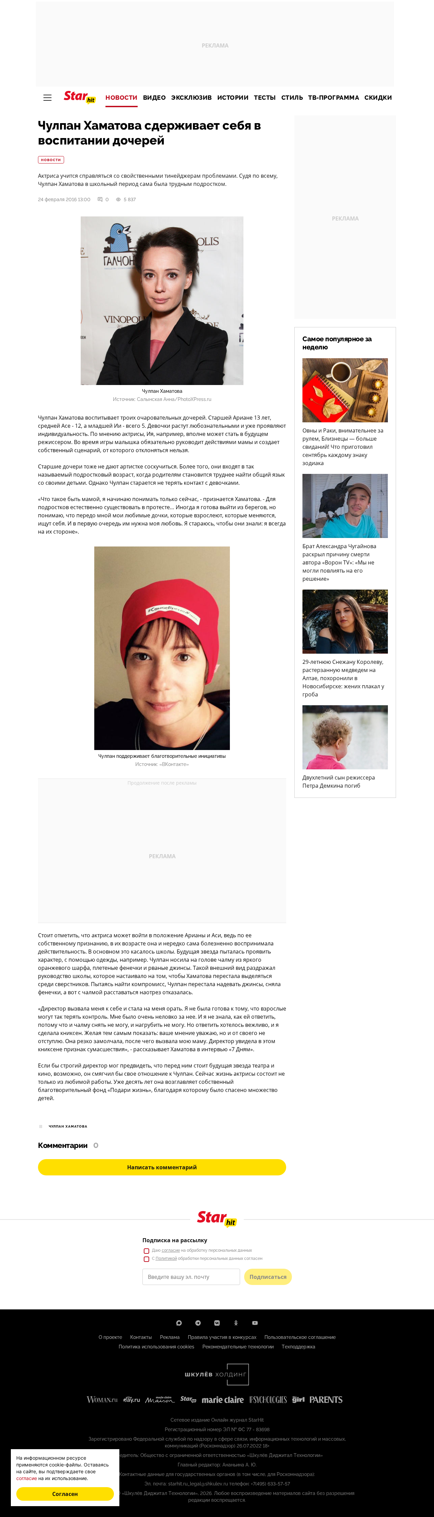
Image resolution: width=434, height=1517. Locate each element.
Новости (121, 97)
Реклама (170, 1337)
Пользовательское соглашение (300, 1337)
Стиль (292, 97)
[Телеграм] (198, 1323)
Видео (154, 97)
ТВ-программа (333, 97)
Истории (233, 97)
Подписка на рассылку (174, 1240)
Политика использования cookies (156, 1346)
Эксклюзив (191, 97)
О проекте (110, 1337)
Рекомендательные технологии (238, 1346)
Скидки (378, 97)
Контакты (141, 1337)
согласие (171, 1250)
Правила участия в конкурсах (222, 1337)
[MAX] (179, 1323)
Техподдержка (298, 1346)
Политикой (166, 1258)
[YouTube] (255, 1323)
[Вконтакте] (217, 1323)
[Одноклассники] (236, 1323)
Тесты (265, 97)
